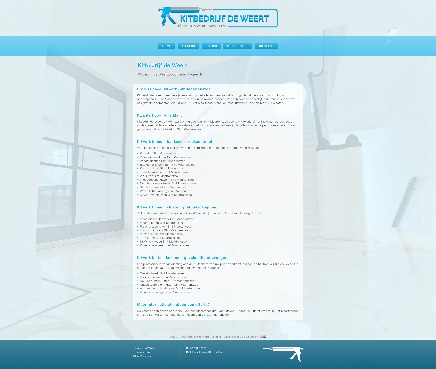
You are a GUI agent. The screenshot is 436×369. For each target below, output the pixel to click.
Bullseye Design (249, 337)
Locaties (216, 337)
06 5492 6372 (198, 348)
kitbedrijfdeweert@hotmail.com (207, 352)
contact (207, 315)
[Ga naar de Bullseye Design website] (263, 337)
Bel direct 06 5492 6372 (204, 26)
